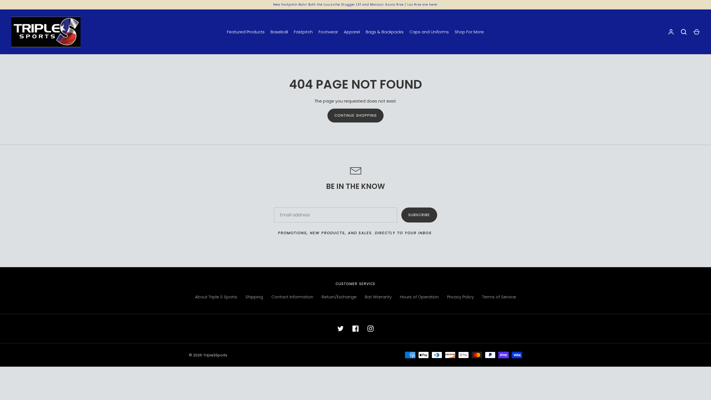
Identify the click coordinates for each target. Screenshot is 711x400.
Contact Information (292, 297)
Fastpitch (303, 32)
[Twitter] (340, 328)
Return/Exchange (339, 297)
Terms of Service (499, 297)
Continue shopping (355, 115)
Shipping (254, 297)
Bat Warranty (378, 297)
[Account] (671, 32)
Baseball (279, 32)
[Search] (684, 32)
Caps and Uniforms (429, 32)
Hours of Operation (419, 297)
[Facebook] (355, 328)
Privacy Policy (460, 297)
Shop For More (469, 32)
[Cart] (696, 32)
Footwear (328, 32)
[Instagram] (370, 328)
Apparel (352, 32)
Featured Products (246, 32)
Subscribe (419, 215)
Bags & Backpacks (385, 32)
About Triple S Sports (216, 297)
